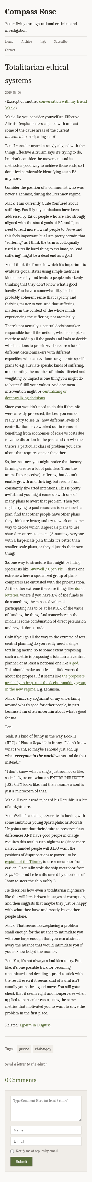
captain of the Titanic (23, 861)
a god (73, 663)
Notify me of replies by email (37, 1151)
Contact (10, 50)
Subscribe (60, 41)
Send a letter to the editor (26, 1064)
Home (9, 41)
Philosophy (43, 1049)
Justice (24, 1049)
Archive (26, 41)
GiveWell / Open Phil (47, 569)
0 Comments (20, 1080)
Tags (43, 41)
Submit (21, 1162)
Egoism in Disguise (35, 1025)
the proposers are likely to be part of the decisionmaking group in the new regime (45, 683)
